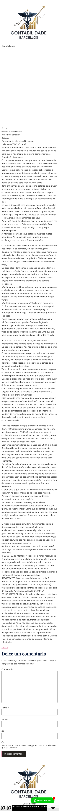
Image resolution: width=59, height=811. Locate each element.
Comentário (8, 669)
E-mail (6, 719)
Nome (5, 708)
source (5, 647)
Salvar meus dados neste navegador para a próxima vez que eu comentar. (29, 746)
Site (3, 731)
